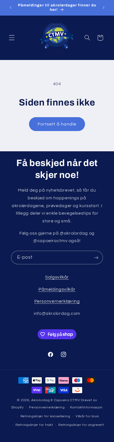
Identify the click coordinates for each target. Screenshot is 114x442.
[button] (11, 37)
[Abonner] (96, 257)
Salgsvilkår (57, 277)
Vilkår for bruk (87, 416)
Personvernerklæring (57, 301)
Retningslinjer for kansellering (45, 416)
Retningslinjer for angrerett (81, 424)
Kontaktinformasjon (86, 407)
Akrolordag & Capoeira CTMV (55, 400)
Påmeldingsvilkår (57, 289)
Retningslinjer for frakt (34, 424)
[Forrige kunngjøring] (10, 7)
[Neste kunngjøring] (103, 7)
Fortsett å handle (57, 124)
